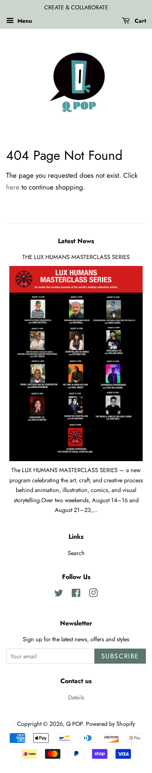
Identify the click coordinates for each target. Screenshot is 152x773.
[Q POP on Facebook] (76, 594)
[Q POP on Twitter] (58, 594)
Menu (24, 21)
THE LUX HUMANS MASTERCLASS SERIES (76, 257)
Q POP (74, 724)
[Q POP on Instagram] (93, 594)
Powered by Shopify (110, 724)
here (12, 187)
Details (76, 697)
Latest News (76, 241)
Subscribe (120, 656)
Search (76, 553)
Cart (139, 21)
